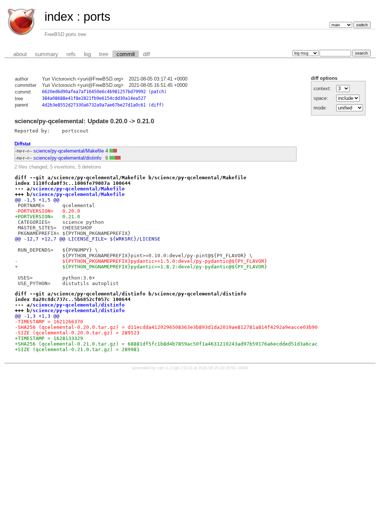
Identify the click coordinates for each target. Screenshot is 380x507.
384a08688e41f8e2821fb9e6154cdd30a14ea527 (94, 98)
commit (126, 54)
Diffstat (22, 144)
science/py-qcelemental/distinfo (67, 158)
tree (103, 54)
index (59, 16)
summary (46, 54)
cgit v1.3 (164, 368)
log (87, 54)
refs (71, 54)
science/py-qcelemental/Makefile (68, 151)
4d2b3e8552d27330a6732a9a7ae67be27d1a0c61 (94, 105)
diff (146, 54)
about (20, 54)
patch (157, 91)
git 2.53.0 (183, 368)
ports (97, 16)
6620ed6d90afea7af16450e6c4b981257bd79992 (94, 91)
